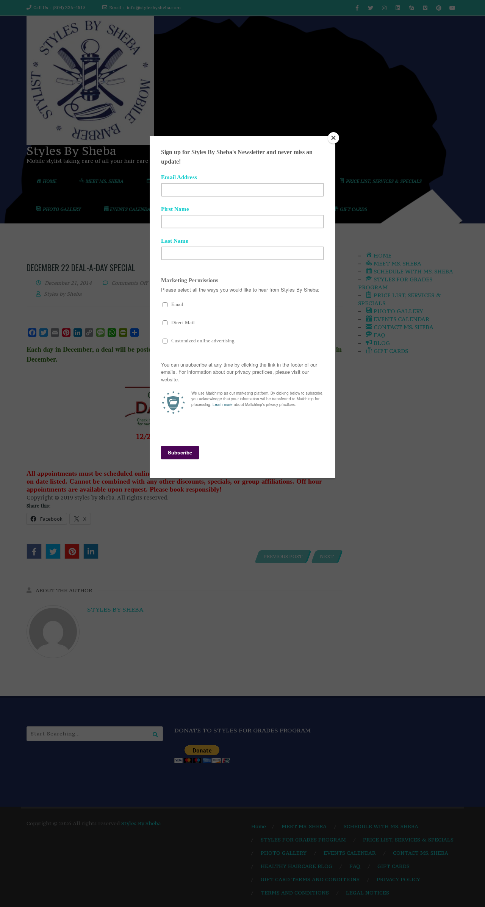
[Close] (333, 138)
